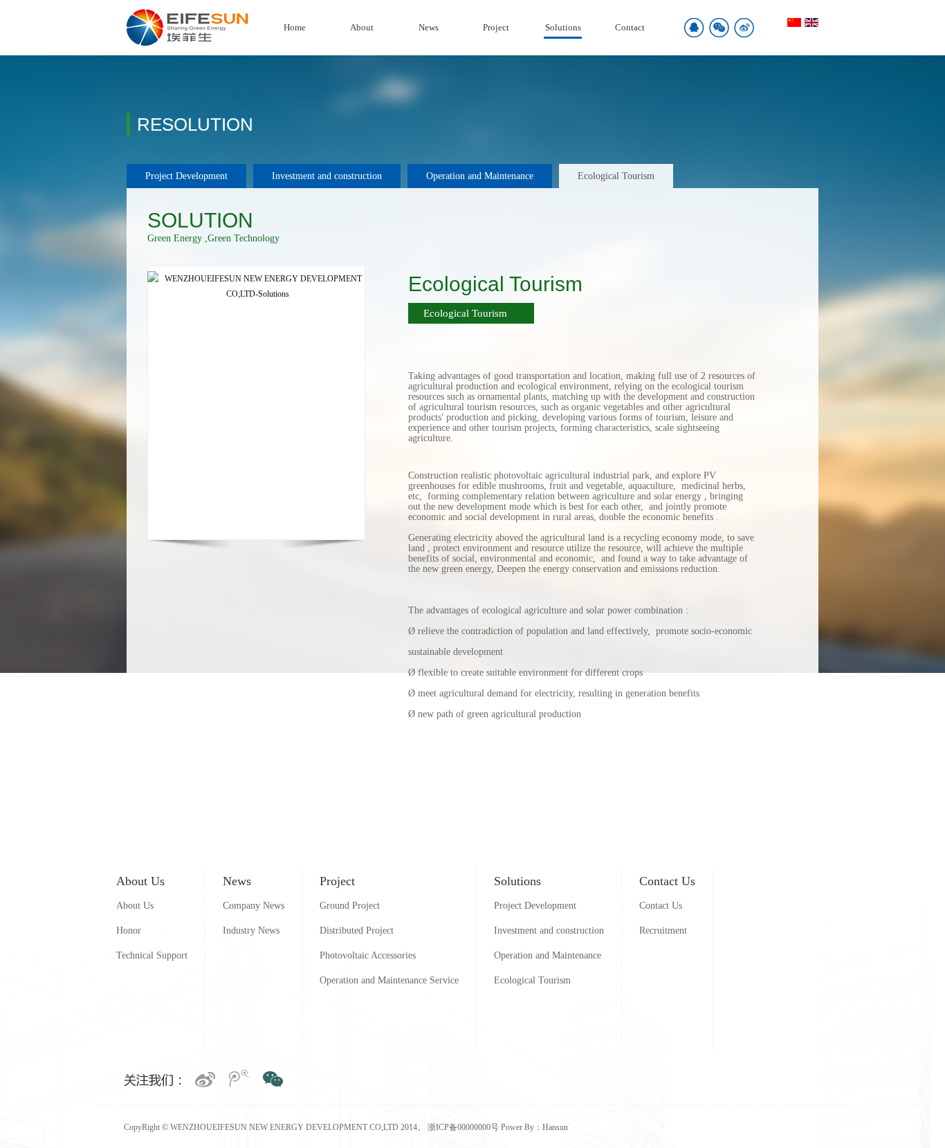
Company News (253, 905)
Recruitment (663, 930)
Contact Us (667, 881)
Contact (630, 27)
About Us (140, 881)
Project (496, 27)
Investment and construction (327, 176)
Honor (128, 930)
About (362, 27)
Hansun (555, 1127)
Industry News (251, 930)
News (429, 27)
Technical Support (151, 955)
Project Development (186, 176)
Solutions (563, 27)
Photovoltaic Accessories (368, 955)
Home (295, 27)
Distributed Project (357, 930)
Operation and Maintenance (479, 176)
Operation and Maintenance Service (389, 980)
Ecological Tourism (616, 176)
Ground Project (350, 905)
